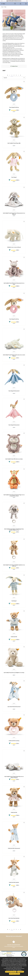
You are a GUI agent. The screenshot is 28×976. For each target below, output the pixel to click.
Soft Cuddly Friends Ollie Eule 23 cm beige (14, 459)
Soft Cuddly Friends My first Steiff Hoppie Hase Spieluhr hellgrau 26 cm (14, 529)
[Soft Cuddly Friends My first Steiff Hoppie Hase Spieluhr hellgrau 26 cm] (14, 513)
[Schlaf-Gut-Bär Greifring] (14, 725)
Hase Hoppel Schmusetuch (14, 390)
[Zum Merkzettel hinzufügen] (24, 82)
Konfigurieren (20, 971)
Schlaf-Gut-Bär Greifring (14, 740)
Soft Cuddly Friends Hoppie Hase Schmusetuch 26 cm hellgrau (14, 213)
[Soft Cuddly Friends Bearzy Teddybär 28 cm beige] (14, 657)
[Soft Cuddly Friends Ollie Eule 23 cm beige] (14, 443)
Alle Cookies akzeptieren (14, 973)
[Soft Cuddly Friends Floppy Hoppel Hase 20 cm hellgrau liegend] (14, 761)
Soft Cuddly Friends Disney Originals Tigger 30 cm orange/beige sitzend (14, 495)
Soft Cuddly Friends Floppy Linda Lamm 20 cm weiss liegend (14, 355)
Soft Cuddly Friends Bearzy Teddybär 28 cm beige (14, 672)
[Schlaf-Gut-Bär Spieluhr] (14, 867)
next (26, 1)
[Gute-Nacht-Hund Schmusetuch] (14, 691)
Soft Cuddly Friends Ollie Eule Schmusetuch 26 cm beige (14, 283)
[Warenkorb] (26, 4)
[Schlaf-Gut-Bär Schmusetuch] (14, 832)
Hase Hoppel (14, 177)
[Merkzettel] (15, 4)
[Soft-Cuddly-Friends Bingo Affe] (14, 127)
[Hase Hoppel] (14, 161)
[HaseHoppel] (14, 585)
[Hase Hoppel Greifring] (14, 91)
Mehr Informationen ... (17, 969)
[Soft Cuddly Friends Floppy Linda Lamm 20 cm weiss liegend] (14, 339)
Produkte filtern (15, 66)
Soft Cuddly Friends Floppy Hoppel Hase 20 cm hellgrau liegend (14, 777)
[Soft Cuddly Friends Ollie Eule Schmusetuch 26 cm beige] (14, 267)
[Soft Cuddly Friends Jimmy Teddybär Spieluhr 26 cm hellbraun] (14, 549)
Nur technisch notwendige (11, 971)
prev (2, 1)
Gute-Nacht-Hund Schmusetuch (14, 706)
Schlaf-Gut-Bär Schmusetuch (14, 848)
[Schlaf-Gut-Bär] (14, 621)
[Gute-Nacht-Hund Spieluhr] (14, 902)
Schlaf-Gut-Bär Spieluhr (14, 882)
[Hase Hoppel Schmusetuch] (14, 375)
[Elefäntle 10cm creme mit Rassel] (14, 231)
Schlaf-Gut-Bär (14, 636)
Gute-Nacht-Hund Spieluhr (14, 918)
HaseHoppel (14, 600)
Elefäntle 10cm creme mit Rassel (14, 247)
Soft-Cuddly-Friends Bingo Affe (14, 143)
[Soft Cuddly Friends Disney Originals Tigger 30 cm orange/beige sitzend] (14, 479)
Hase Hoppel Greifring (14, 107)
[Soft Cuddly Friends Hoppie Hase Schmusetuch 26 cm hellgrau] (14, 197)
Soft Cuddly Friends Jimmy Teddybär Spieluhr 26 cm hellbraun (14, 565)
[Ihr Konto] (20, 4)
